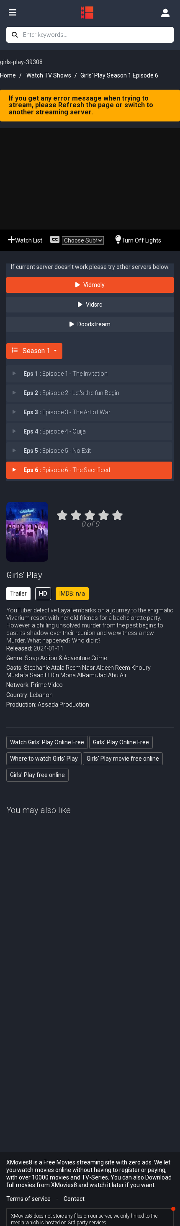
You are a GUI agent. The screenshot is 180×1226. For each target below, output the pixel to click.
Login (165, 12)
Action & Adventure (65, 658)
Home (8, 75)
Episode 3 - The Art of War (67, 412)
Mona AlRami (78, 675)
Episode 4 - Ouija (54, 431)
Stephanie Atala (44, 667)
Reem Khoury (133, 667)
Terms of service (28, 1198)
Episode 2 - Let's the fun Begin (71, 393)
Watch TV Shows (48, 75)
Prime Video (47, 684)
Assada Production (63, 704)
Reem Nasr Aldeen (90, 667)
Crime (99, 658)
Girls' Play (24, 575)
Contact (74, 1198)
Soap (32, 658)
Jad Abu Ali (111, 675)
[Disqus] (90, 956)
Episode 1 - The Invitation (65, 373)
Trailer (18, 593)
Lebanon (41, 695)
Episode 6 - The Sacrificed (66, 470)
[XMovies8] (90, 12)
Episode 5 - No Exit (57, 450)
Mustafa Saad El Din (32, 675)
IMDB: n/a (72, 593)
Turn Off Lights (141, 240)
